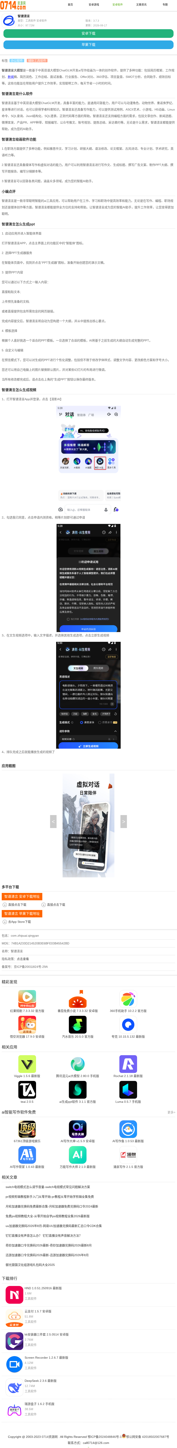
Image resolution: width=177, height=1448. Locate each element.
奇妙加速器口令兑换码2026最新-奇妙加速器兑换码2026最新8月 (49, 1245)
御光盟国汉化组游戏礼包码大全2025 (30, 1265)
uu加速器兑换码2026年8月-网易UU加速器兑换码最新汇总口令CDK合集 (54, 1226)
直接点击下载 (17, 904)
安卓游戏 (94, 4)
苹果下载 (88, 45)
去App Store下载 (19, 921)
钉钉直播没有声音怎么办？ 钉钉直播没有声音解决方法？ (44, 1235)
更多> (171, 1112)
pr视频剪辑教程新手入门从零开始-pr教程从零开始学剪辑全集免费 (50, 1196)
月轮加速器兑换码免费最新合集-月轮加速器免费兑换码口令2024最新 (52, 1206)
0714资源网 (50, 1436)
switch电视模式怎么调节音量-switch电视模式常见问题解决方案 (48, 1187)
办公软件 (17, 60)
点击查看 (23, 959)
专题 (165, 4)
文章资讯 (141, 4)
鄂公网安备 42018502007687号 (147, 1436)
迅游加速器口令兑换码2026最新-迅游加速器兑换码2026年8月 (47, 1255)
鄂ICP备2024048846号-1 (105, 1436)
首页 (70, 4)
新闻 (11, 77)
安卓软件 (117, 4)
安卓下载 (88, 33)
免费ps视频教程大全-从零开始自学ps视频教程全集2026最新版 (48, 1216)
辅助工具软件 (37, 60)
